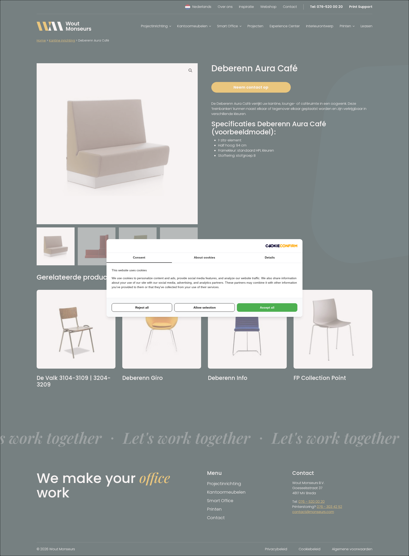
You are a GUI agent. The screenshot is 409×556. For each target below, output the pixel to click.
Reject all (142, 307)
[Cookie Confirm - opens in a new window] (281, 245)
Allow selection (204, 307)
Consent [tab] (139, 257)
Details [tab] (270, 257)
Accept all (267, 307)
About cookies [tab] (204, 257)
